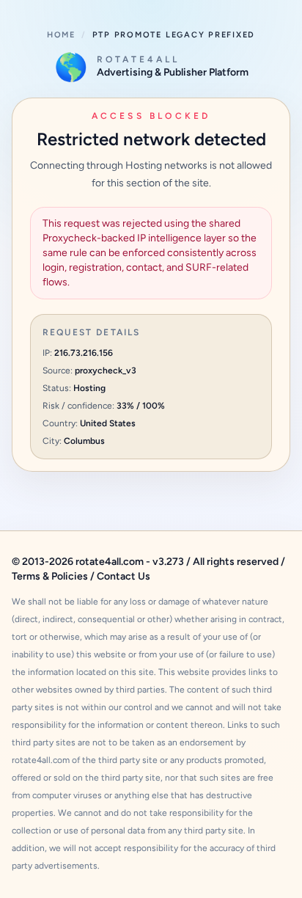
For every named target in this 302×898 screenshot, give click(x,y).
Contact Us (123, 576)
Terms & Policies (50, 576)
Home (61, 35)
